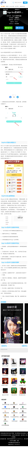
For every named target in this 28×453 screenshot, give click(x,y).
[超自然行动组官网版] (5, 383)
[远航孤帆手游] (14, 364)
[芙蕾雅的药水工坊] (23, 402)
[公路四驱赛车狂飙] (23, 411)
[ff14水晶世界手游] (14, 415)
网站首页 (5, 9)
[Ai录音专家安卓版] (5, 406)
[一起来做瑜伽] (5, 415)
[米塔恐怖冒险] (5, 374)
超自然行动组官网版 (5, 385)
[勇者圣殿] (23, 374)
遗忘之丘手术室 (5, 394)
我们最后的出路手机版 (23, 394)
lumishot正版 (11, 6)
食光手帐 (17, 6)
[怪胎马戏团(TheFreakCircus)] (23, 364)
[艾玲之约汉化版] (5, 364)
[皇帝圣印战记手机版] (14, 402)
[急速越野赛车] (14, 411)
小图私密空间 (22, 6)
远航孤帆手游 (14, 365)
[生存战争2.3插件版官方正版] (23, 383)
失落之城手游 (14, 394)
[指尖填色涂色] (5, 411)
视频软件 (17, 9)
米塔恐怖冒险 (5, 375)
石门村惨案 (14, 375)
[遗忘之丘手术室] (5, 393)
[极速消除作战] (23, 406)
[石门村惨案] (14, 374)
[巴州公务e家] (14, 419)
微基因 (7, 6)
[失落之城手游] (14, 393)
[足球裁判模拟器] (23, 415)
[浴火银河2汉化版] (14, 406)
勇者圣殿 (23, 375)
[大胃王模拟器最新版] (5, 423)
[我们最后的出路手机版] (23, 393)
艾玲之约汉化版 (5, 365)
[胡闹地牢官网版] (23, 419)
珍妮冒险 (14, 385)
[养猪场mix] (5, 419)
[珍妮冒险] (14, 383)
